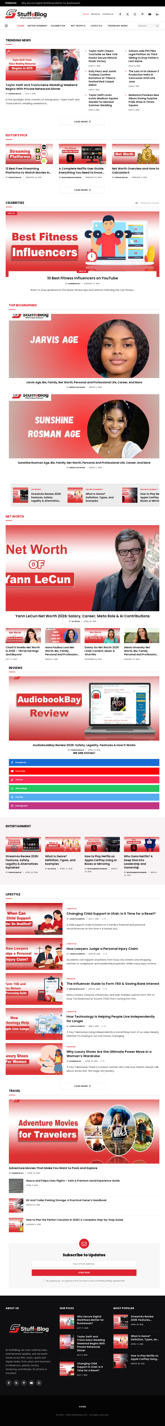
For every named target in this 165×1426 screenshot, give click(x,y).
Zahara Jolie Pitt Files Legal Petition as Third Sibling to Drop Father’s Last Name (144, 56)
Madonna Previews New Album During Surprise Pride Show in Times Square (144, 100)
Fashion (71, 1046)
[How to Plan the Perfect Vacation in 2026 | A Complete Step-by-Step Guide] (16, 1225)
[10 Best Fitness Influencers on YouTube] (82, 244)
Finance (71, 978)
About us (95, 14)
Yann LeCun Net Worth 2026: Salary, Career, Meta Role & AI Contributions (82, 616)
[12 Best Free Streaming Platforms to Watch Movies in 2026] (29, 154)
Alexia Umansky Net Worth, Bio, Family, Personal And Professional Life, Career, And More (141, 651)
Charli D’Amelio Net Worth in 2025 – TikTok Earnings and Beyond (23, 651)
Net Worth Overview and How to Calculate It (135, 170)
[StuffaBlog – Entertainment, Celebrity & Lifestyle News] (26, 14)
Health (11, 213)
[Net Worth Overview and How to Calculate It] (135, 154)
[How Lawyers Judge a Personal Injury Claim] (34, 954)
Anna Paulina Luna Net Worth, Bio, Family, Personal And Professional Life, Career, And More (62, 651)
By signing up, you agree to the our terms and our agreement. (85, 1280)
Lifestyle (96, 25)
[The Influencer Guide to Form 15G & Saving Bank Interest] (34, 989)
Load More (81, 121)
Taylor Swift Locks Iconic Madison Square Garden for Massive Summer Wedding (103, 100)
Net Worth (78, 25)
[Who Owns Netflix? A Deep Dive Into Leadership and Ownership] (141, 844)
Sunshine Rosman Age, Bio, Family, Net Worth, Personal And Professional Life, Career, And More (84, 463)
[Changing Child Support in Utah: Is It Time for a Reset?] (34, 919)
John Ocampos (77, 919)
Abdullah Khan (77, 387)
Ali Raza (76, 621)
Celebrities (58, 25)
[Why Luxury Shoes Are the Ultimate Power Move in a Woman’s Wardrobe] (34, 1059)
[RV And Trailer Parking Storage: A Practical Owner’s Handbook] (16, 1205)
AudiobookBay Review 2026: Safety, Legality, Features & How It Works (84, 745)
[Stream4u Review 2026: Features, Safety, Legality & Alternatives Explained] (20, 495)
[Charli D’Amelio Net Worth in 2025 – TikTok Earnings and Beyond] (23, 635)
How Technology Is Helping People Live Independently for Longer (111, 1018)
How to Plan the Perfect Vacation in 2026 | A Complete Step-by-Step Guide (74, 1220)
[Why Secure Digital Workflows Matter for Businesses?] (67, 1322)
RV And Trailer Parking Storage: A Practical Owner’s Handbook (66, 1200)
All (136, 202)
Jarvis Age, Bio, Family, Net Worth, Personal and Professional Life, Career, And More (84, 382)
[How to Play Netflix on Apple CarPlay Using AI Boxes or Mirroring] (129, 495)
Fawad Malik (14, 93)
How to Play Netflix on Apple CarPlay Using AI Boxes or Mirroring (101, 860)
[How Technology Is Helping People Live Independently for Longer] (34, 1024)
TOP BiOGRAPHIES (23, 305)
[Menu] (6, 26)
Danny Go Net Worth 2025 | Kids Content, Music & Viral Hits (102, 651)
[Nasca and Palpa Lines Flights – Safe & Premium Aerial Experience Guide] (16, 1186)
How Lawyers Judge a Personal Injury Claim (102, 949)
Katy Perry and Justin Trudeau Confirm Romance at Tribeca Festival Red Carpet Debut (102, 78)
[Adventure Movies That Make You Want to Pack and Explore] (84, 1131)
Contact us (107, 14)
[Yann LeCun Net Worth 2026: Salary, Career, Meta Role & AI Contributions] (82, 568)
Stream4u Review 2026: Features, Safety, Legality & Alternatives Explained (46, 497)
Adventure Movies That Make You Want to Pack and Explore (53, 1168)
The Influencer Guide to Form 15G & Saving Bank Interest (113, 984)
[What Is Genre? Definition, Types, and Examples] (75, 495)
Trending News (118, 25)
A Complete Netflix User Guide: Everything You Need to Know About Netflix (81, 171)
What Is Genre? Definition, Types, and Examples (100, 497)
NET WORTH (15, 516)
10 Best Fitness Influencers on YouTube (82, 278)
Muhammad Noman (71, 177)
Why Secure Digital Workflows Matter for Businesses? (50, 3)
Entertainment (38, 25)
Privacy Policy (105, 1280)
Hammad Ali (74, 283)
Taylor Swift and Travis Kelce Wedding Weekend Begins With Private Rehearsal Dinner (41, 87)
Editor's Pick (17, 135)
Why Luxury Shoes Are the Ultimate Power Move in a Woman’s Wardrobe (109, 1054)
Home (86, 14)
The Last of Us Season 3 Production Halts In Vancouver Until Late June (144, 76)
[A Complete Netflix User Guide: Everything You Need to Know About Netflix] (82, 154)
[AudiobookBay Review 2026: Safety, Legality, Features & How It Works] (84, 708)
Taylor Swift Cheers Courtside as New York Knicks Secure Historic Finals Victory (103, 56)
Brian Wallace (76, 989)
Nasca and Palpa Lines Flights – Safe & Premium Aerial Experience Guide (73, 1180)
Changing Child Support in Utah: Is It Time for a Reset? (111, 913)
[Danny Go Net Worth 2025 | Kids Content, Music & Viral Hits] (102, 635)
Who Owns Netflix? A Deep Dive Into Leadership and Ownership (138, 862)
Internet (36, 489)
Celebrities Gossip (149, 202)
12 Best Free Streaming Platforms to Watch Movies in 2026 (27, 171)
